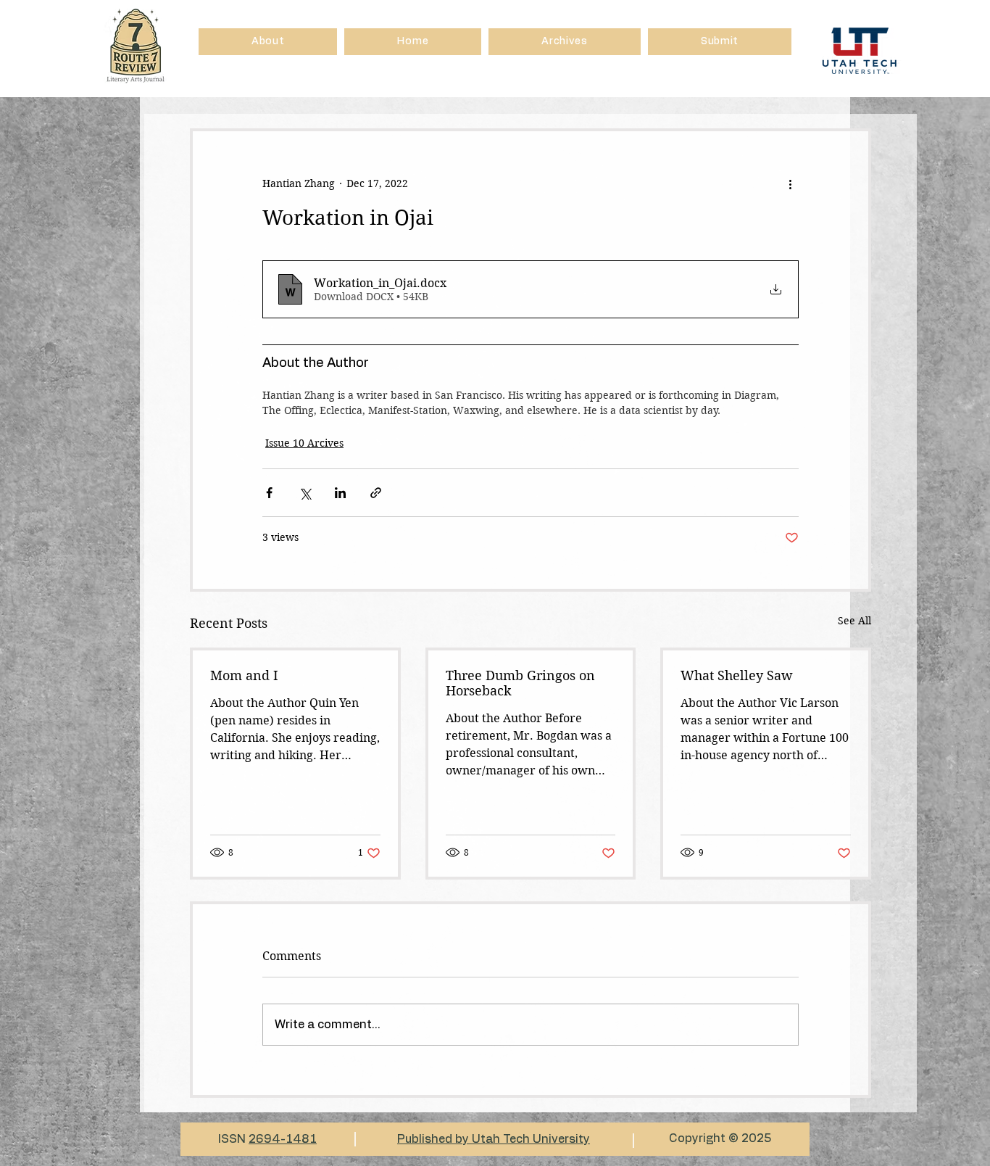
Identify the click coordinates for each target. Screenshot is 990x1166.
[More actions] (790, 183)
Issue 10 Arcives (304, 443)
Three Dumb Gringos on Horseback (520, 683)
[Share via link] (376, 493)
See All (854, 620)
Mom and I (244, 675)
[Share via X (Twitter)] (305, 493)
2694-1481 (283, 1139)
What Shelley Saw (737, 675)
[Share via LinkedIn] (340, 493)
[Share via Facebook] (269, 493)
